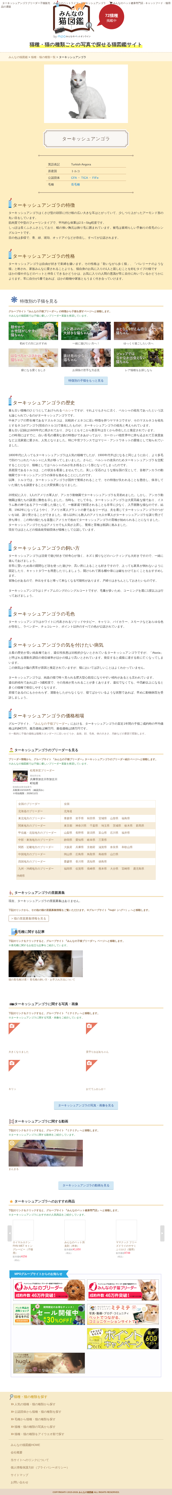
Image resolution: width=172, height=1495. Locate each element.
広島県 (80, 854)
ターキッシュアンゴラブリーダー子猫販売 (26, 3)
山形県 (114, 818)
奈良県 (114, 847)
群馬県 (140, 825)
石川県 (114, 832)
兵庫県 (80, 847)
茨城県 (117, 825)
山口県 (114, 854)
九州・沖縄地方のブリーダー (36, 868)
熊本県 (103, 868)
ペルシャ (68, 410)
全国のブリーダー (29, 803)
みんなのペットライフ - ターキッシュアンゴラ (79, 3)
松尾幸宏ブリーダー (42, 770)
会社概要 (16, 1452)
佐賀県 (80, 868)
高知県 (91, 861)
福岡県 (68, 868)
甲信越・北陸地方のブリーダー (37, 832)
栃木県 (128, 825)
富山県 (103, 832)
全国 (66, 803)
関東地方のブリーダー (32, 825)
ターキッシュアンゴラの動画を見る (86, 1185)
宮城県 (103, 818)
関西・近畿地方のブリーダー (36, 847)
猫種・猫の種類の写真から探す (35, 1426)
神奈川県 (81, 825)
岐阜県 (91, 839)
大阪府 (68, 847)
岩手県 (80, 818)
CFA (74, 177)
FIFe (95, 177)
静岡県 (68, 839)
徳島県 (103, 861)
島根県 (103, 854)
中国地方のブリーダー (32, 854)
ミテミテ (72, 1013)
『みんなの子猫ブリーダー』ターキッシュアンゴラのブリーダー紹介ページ (95, 759)
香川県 (80, 861)
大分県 (114, 868)
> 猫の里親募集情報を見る (28, 918)
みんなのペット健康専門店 (82, 1210)
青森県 (68, 818)
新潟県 (91, 832)
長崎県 (91, 868)
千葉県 (94, 825)
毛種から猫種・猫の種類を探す (35, 1419)
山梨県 (68, 832)
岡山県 (68, 854)
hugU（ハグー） (118, 910)
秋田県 (91, 818)
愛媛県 (68, 861)
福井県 (126, 832)
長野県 (80, 832)
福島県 (126, 818)
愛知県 (80, 839)
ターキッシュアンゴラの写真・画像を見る (86, 1105)
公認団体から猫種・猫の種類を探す (37, 1411)
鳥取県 (91, 854)
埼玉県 (105, 825)
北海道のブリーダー (30, 811)
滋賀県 (103, 847)
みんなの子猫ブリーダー (51, 723)
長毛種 (75, 184)
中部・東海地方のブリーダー (36, 839)
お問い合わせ (19, 1482)
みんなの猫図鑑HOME (25, 1445)
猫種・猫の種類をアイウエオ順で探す (39, 1434)
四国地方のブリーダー (32, 861)
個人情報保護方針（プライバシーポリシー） (40, 1467)
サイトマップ (19, 1475)
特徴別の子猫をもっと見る (86, 380)
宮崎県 (126, 868)
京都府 (91, 847)
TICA (84, 177)
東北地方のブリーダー (32, 818)
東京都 (68, 825)
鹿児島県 (138, 868)
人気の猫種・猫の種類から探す (35, 1404)
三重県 (103, 839)
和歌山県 (127, 847)
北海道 (68, 811)
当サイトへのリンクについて (30, 1460)
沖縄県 (21, 875)
